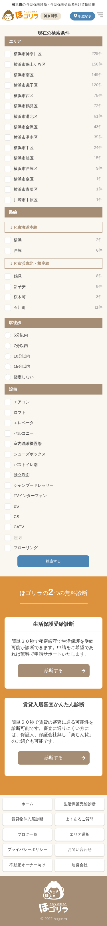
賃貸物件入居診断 (27, 819)
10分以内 (22, 356)
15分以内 (22, 366)
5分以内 (21, 335)
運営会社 (80, 865)
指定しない (24, 377)
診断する (54, 670)
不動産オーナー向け (27, 865)
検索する (53, 561)
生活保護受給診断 (80, 804)
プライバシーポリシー (27, 849)
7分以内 (21, 345)
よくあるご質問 (80, 819)
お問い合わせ (80, 849)
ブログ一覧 (27, 834)
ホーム (27, 804)
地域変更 (85, 17)
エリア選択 (80, 834)
